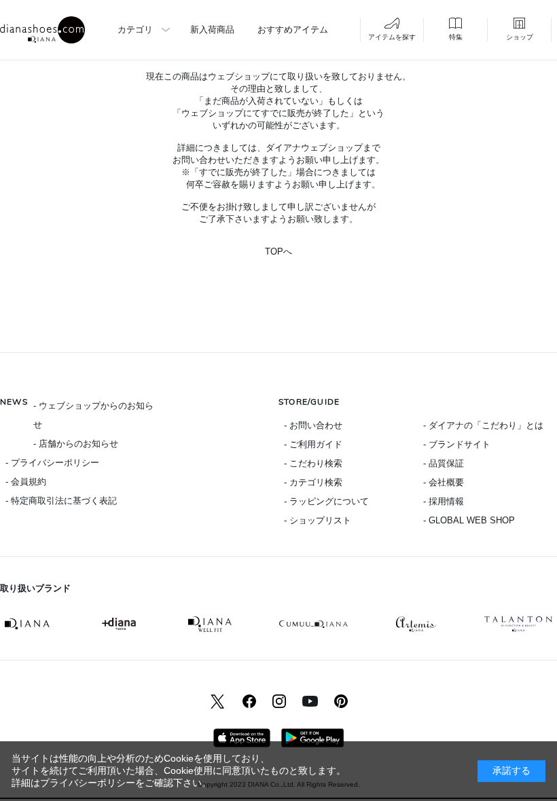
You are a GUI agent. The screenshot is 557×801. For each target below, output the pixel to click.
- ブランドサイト (456, 444)
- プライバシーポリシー (52, 463)
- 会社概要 (443, 482)
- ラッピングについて (326, 501)
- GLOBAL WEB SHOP (469, 520)
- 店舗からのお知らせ (75, 444)
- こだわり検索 (313, 463)
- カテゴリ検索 (313, 482)
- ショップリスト (317, 520)
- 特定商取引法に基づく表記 (61, 501)
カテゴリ (135, 29)
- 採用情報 (443, 501)
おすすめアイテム (292, 29)
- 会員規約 (25, 482)
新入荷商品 (212, 29)
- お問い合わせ (313, 425)
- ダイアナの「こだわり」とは (483, 425)
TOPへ (278, 251)
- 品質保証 (443, 463)
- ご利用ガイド (313, 444)
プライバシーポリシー (87, 782)
